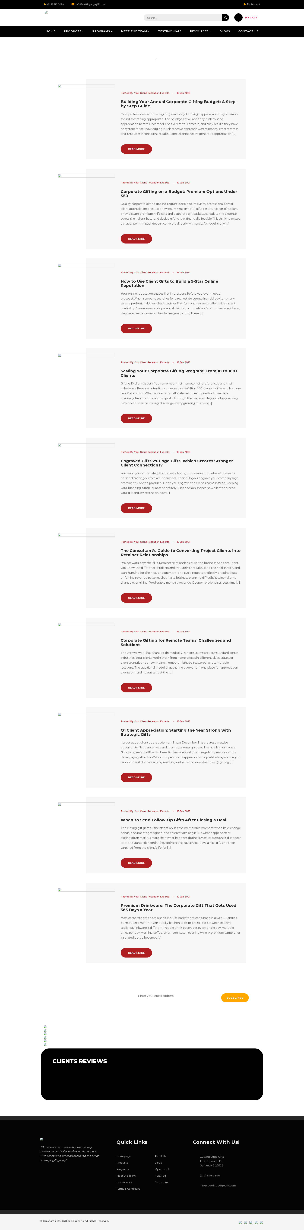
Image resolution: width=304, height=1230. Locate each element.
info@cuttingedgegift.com (90, 4)
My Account (253, 4)
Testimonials (170, 31)
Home (50, 31)
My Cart (251, 17)
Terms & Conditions (128, 1188)
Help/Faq (160, 1175)
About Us (160, 1156)
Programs (101, 31)
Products (72, 31)
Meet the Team (134, 31)
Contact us (248, 31)
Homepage (123, 1156)
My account (162, 1169)
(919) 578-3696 (55, 4)
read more (136, 149)
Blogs (225, 31)
